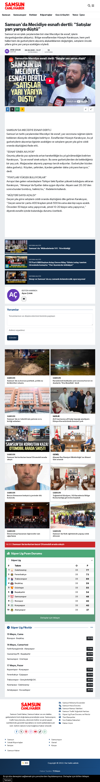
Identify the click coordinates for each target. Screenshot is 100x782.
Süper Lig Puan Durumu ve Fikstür (76, 714)
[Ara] (89, 6)
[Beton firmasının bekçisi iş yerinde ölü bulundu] (27, 477)
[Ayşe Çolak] (13, 295)
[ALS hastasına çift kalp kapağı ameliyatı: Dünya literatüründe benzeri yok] (73, 400)
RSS (26, 763)
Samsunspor (19, 15)
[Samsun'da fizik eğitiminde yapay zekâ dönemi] (73, 515)
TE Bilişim (56, 771)
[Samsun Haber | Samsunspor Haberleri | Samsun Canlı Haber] (14, 6)
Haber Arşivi (68, 723)
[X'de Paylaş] (12, 109)
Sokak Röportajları (15, 742)
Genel (56, 455)
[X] (21, 732)
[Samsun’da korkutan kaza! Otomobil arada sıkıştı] (27, 439)
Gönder (13, 338)
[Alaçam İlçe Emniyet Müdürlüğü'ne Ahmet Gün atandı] (73, 439)
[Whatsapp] (45, 732)
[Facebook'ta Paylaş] (8, 109)
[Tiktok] (40, 732)
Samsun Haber (13, 751)
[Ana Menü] (93, 6)
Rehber (33, 15)
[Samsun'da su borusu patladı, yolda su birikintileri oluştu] (27, 362)
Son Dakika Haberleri (71, 720)
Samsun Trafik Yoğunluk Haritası (76, 711)
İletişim (10, 745)
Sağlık (56, 416)
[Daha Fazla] (22, 109)
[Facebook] (16, 732)
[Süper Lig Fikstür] (91, 628)
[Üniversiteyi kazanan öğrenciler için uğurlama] (27, 515)
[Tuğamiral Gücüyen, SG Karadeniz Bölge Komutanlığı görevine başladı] (73, 477)
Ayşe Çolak (27, 293)
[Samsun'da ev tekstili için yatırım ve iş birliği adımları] (27, 400)
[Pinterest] (26, 732)
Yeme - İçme (78, 15)
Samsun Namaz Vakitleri (72, 709)
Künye (54, 745)
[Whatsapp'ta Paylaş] (17, 109)
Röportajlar (46, 15)
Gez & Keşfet (62, 15)
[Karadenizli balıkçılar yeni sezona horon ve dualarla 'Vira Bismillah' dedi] (73, 362)
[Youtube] (35, 732)
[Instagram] (31, 732)
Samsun (6, 15)
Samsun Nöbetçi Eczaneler (74, 703)
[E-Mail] (24, 299)
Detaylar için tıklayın (50, 618)
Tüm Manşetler (69, 717)
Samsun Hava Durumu (72, 706)
